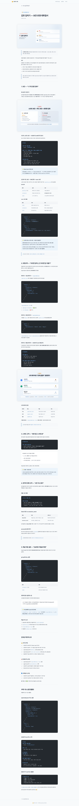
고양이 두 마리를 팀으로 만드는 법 (37, 537)
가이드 (66, 1)
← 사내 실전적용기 (25, 5)
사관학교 (62, 1)
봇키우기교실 (57, 1)
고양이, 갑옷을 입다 (33, 254)
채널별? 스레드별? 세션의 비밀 (35, 424)
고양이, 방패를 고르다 (40, 254)
